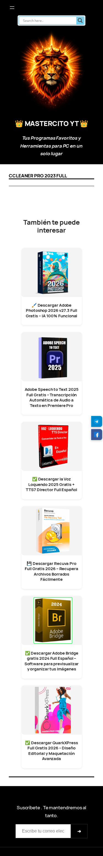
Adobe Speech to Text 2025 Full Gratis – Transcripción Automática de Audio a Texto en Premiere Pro (52, 397)
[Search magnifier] (80, 20)
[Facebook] (96, 434)
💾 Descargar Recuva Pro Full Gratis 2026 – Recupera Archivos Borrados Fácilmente (51, 571)
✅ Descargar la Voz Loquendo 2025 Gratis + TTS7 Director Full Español (51, 484)
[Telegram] (96, 421)
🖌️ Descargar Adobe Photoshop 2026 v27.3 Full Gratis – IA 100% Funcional (51, 310)
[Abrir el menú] (12, 7)
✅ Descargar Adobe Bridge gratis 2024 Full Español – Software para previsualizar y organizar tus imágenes (51, 661)
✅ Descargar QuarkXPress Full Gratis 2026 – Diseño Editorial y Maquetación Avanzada (51, 751)
